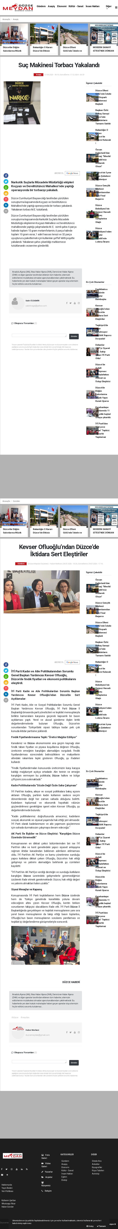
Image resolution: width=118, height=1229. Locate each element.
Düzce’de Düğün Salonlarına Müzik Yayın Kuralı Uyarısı (102, 394)
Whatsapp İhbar (9, 1203)
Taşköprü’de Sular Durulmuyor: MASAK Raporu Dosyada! (103, 332)
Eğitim (64, 1177)
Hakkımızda (7, 1185)
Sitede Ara (96, 1161)
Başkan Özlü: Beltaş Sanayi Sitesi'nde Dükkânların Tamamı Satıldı (103, 117)
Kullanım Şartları (9, 1200)
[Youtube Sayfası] (18, 1169)
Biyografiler (97, 1167)
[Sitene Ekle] (8, 1175)
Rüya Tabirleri (98, 1170)
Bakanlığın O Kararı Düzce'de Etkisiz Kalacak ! (103, 137)
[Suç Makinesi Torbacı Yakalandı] (42, 102)
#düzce (15, 1017)
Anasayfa (6, 19)
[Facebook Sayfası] (3, 1169)
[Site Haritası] (3, 1175)
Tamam (102, 1226)
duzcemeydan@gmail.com (38, 1035)
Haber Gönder (8, 1207)
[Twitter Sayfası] (8, 1169)
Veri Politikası (7, 1191)
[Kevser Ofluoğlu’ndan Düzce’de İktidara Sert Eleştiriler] (42, 592)
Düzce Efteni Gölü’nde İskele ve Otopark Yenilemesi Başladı (103, 97)
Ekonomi (61, 6)
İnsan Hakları (93, 6)
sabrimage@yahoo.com (36, 306)
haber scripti (5, 1226)
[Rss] (28, 1169)
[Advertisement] (42, 146)
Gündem (41, 6)
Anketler (95, 1164)
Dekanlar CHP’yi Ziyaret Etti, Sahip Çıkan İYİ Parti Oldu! (102, 352)
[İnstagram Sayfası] (13, 1169)
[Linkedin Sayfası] (23, 1169)
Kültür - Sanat (76, 6)
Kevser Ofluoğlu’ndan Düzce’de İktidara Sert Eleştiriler (102, 312)
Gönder (74, 336)
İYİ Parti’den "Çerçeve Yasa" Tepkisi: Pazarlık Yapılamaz (102, 430)
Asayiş (51, 6)
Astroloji (95, 1174)
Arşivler (48, 1177)
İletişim (48, 1191)
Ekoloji (64, 1180)
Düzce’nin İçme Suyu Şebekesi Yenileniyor (103, 176)
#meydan (25, 1017)
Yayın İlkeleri (7, 1188)
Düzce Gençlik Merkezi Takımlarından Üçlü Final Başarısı (102, 192)
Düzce (74, 708)
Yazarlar (48, 1172)
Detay (91, 1226)
